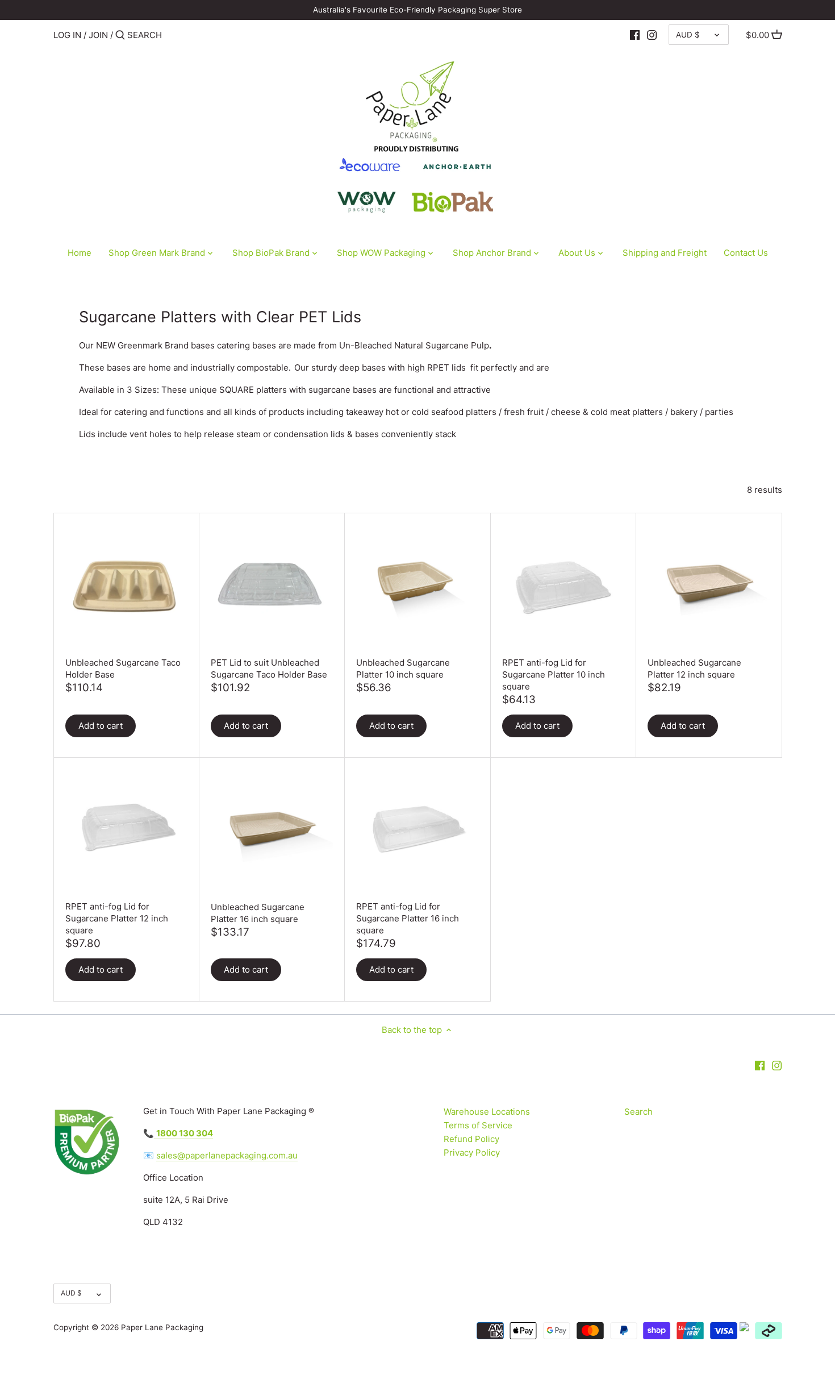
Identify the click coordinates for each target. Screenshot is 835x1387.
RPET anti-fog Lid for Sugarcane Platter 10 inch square (553, 674)
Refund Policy (471, 1138)
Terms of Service (478, 1125)
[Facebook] (635, 34)
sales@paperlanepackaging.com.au (227, 1155)
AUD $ (688, 34)
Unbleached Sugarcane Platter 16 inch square (257, 913)
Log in (67, 35)
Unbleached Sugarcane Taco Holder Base (123, 668)
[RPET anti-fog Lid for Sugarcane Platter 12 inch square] (126, 830)
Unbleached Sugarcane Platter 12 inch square (694, 668)
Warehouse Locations (487, 1111)
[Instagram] (652, 34)
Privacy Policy (472, 1152)
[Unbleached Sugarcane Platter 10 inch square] (417, 586)
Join (98, 35)
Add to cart (100, 725)
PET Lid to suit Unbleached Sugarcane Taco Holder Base (269, 668)
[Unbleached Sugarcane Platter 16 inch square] (272, 830)
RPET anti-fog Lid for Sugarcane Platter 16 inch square (407, 918)
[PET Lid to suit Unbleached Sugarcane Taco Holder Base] (272, 586)
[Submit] (120, 35)
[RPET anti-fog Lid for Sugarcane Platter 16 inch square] (417, 830)
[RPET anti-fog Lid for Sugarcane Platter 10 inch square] (563, 586)
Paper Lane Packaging (162, 1327)
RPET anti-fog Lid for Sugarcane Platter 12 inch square (116, 918)
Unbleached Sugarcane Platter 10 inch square (403, 668)
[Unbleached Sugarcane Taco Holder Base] (126, 586)
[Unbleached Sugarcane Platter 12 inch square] (709, 586)
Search (638, 1111)
